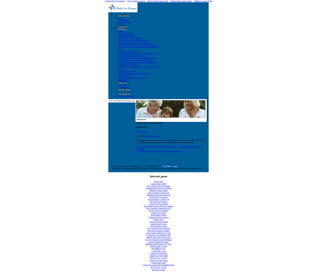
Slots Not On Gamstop (158, 197)
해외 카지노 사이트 (158, 258)
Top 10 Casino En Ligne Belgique (158, 240)
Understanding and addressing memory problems (137, 58)
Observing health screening (129, 51)
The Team (122, 85)
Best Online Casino (158, 215)
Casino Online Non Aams (158, 242)
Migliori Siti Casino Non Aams (158, 237)
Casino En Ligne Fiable (158, 222)
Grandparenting (124, 76)
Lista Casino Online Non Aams (158, 233)
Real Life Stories (124, 22)
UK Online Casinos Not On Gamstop (158, 206)
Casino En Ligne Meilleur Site (158, 235)
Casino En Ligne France (158, 260)
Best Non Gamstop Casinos (158, 231)
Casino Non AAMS (158, 184)
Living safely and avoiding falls (130, 38)
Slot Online (158, 182)
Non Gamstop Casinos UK (158, 193)
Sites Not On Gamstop (158, 202)
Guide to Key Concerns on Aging (131, 78)
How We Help (124, 16)
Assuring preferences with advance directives (136, 60)
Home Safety (142, 132)
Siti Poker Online (158, 270)
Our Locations (124, 87)
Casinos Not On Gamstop (158, 217)
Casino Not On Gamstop (158, 204)
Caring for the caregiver (127, 71)
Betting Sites (158, 220)
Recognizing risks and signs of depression (134, 42)
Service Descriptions (123, 19)
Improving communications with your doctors (136, 45)
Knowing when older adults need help (133, 74)
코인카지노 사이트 (158, 267)
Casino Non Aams (158, 213)
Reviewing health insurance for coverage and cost (137, 62)
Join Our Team (124, 89)
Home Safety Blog (153, 136)
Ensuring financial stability (128, 65)
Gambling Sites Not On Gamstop (158, 188)
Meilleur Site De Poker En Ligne (158, 244)
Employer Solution (125, 96)
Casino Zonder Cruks (158, 224)
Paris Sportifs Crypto (158, 246)
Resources (122, 29)
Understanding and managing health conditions (136, 53)
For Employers (124, 94)
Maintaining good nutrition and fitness (133, 40)
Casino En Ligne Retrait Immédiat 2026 (158, 265)
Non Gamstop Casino (158, 226)
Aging (120, 31)
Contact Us (122, 27)
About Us (122, 83)
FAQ (120, 24)
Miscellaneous (123, 80)
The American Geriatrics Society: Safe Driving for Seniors (159, 151)
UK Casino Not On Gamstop (158, 228)
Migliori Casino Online (158, 190)
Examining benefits (125, 33)
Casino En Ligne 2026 (158, 253)
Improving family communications (131, 56)
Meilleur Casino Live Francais (158, 195)
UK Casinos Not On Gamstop (158, 186)
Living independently (126, 36)
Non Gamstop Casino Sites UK (158, 208)
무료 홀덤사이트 (158, 249)
